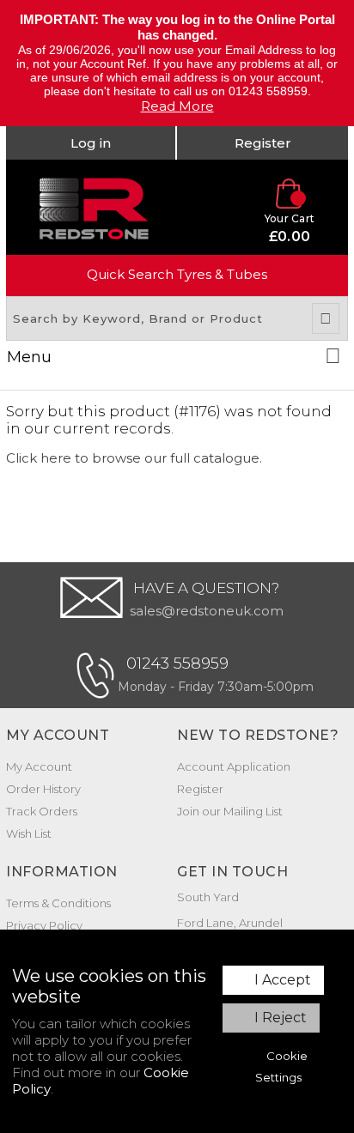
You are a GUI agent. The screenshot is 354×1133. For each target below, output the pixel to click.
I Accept (282, 980)
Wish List (29, 833)
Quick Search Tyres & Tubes (177, 274)
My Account (39, 766)
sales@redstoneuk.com (207, 611)
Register (263, 143)
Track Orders (41, 811)
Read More (177, 106)
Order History (43, 789)
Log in (90, 143)
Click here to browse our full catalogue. (134, 458)
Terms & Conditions (58, 903)
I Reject (280, 1017)
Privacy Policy (44, 925)
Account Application (233, 766)
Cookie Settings (281, 1066)
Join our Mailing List (230, 811)
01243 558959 (177, 663)
